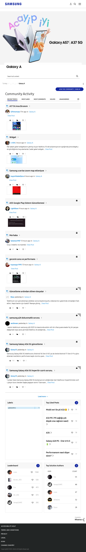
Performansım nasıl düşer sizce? (58, 454)
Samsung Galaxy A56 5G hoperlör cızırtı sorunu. (31, 370)
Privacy (4, 534)
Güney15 (14, 350)
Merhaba (13, 235)
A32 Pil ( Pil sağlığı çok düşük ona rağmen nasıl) (57, 419)
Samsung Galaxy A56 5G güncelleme (26, 344)
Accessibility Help (8, 526)
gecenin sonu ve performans (22, 259)
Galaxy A (32, 112)
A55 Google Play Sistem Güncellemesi (26, 203)
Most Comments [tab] (40, 99)
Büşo (12, 297)
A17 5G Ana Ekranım (18, 106)
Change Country (7, 545)
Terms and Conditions (10, 530)
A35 (48, 432)
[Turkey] (13, 4)
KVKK (3, 541)
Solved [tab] (52, 99)
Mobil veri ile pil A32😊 (57, 409)
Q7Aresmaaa (15, 112)
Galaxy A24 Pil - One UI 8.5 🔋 (58, 442)
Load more (42, 396)
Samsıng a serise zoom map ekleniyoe (26, 170)
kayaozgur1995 (16, 265)
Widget (12, 137)
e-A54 (13, 143)
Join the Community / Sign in (69, 89)
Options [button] (79, 84)
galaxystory (12, 408)
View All (62, 403)
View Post (11, 116)
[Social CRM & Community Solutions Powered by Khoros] (79, 519)
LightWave (14, 209)
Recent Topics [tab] (12, 99)
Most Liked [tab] (26, 99)
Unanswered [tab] (64, 99)
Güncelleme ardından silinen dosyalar (26, 291)
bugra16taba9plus (17, 176)
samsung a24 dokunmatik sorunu (24, 318)
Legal (3, 538)
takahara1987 (16, 241)
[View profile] (7, 112)
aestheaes (14, 323)
